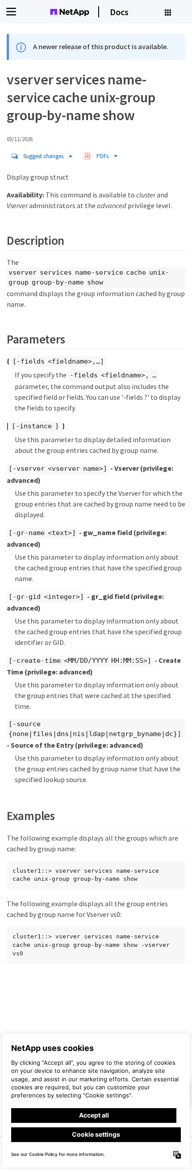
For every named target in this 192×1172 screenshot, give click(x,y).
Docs (119, 11)
